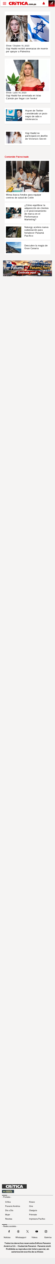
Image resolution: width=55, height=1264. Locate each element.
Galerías (48, 1237)
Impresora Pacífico (37, 1218)
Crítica (8, 1201)
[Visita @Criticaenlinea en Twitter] (18, 1231)
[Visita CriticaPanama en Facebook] (9, 1231)
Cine (31, 1206)
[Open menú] (4, 3)
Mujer (7, 1214)
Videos (34, 1237)
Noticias (7, 1237)
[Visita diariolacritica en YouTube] (37, 1231)
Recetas (8, 1218)
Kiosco (32, 1201)
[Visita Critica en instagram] (46, 1231)
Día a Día (9, 1210)
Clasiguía (33, 1210)
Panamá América (12, 1206)
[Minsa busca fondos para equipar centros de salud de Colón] (27, 176)
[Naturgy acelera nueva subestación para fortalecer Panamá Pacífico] (13, 232)
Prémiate (33, 1214)
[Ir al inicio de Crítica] (23, 3)
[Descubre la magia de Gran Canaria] (13, 247)
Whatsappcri (20, 1237)
